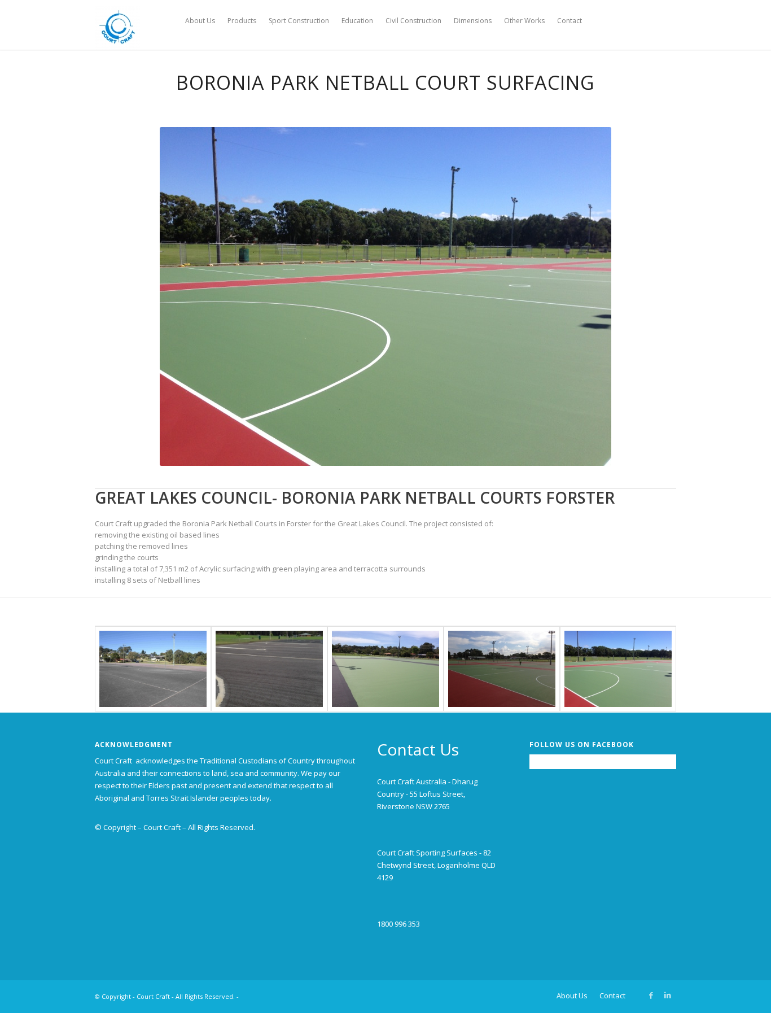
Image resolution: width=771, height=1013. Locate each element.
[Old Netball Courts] (153, 668)
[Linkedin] (667, 994)
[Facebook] (650, 994)
